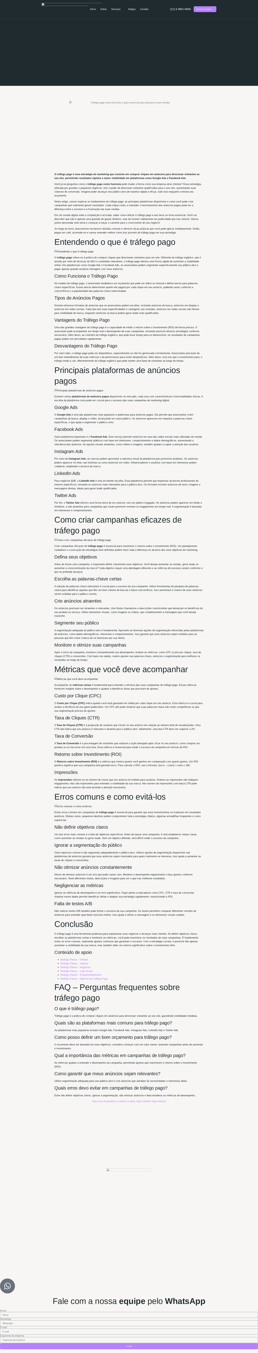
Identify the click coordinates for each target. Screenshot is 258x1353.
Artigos (132, 9)
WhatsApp (5, 1319)
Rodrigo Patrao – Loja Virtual (76, 971)
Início (93, 9)
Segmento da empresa (12, 1336)
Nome (3, 1311)
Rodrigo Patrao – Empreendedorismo (81, 974)
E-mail (3, 1327)
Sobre (103, 9)
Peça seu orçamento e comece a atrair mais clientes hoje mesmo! (129, 1101)
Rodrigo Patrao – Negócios (75, 967)
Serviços (115, 9)
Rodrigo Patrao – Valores (74, 963)
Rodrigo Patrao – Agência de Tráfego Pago (84, 978)
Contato (144, 9)
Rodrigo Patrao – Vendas (74, 959)
